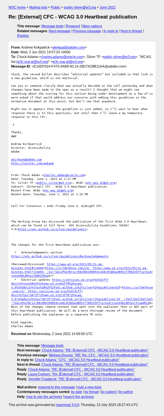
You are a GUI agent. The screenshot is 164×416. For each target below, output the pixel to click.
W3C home (17, 7)
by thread (92, 392)
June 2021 (108, 7)
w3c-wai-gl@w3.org (32, 62)
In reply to (111, 31)
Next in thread (131, 31)
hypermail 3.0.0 (67, 405)
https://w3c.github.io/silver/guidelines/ (52, 229)
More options (92, 26)
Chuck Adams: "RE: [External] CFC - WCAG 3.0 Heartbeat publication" (95, 350)
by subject (109, 392)
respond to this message (56, 387)
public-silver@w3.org (80, 7)
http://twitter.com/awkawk (32, 163)
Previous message (87, 31)
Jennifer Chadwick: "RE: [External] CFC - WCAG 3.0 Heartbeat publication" (85, 379)
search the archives (79, 397)
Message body (52, 26)
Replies (23, 36)
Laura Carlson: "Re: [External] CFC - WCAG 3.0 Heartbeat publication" (81, 374)
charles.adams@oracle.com (62, 57)
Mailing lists (38, 7)
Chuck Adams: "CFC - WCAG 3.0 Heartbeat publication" (77, 360)
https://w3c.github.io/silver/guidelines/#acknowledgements (59, 256)
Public (55, 7)
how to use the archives (44, 397)
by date (76, 392)
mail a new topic (89, 387)
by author (126, 392)
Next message (59, 31)
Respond (73, 26)
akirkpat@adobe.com (69, 47)
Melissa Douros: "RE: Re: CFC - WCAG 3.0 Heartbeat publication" (99, 355)
